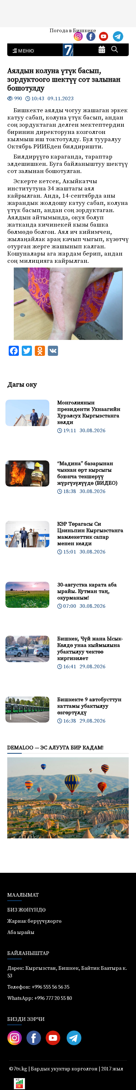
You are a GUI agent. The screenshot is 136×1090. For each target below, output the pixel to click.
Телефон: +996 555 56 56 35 (38, 987)
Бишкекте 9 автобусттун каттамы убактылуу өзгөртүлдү (89, 706)
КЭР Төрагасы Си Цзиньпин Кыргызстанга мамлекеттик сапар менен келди (90, 534)
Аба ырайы (17, 33)
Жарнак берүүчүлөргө (34, 921)
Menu (25, 51)
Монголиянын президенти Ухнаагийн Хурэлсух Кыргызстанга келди (88, 412)
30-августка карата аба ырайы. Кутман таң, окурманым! (87, 591)
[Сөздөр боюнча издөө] (114, 50)
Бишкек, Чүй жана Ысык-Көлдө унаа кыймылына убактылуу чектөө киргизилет (90, 648)
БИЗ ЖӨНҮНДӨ (26, 910)
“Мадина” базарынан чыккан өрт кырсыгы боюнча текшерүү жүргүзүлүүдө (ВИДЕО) (87, 473)
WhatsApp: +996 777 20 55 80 (39, 998)
